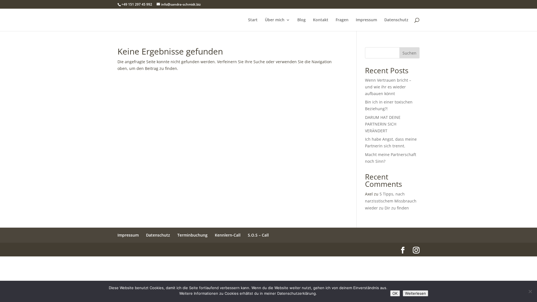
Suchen (409, 53)
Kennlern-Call (228, 235)
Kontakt (320, 20)
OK (395, 293)
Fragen (342, 20)
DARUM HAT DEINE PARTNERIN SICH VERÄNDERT (383, 124)
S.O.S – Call (258, 235)
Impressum (366, 20)
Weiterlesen (415, 293)
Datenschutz (396, 20)
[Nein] (530, 291)
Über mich (274, 20)
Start (253, 20)
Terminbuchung (192, 235)
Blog (301, 20)
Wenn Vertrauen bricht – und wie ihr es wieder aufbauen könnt (388, 86)
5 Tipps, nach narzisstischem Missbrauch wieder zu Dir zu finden (390, 201)
